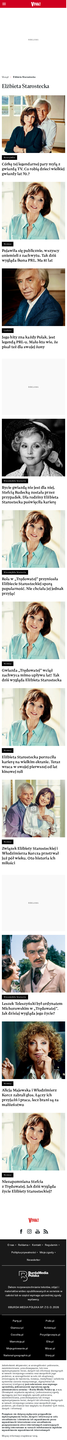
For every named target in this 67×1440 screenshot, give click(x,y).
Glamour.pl (17, 1327)
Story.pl (49, 1355)
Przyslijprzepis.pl (50, 1334)
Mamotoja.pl (17, 1341)
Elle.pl (50, 1341)
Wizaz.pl (50, 1348)
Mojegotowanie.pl (17, 1348)
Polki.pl (50, 1320)
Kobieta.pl (50, 1327)
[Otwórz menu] (4, 4)
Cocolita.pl (17, 1334)
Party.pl (17, 1320)
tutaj (35, 1435)
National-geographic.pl (17, 1355)
